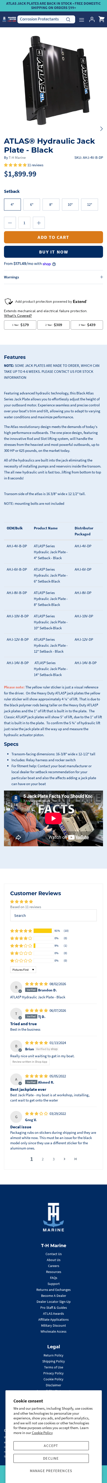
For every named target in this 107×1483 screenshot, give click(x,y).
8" (51, 204)
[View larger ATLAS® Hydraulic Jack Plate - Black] (53, 80)
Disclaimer (53, 1385)
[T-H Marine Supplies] (9, 19)
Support (54, 1283)
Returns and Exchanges (53, 1289)
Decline (51, 1458)
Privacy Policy (53, 1373)
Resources (53, 1272)
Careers (53, 1266)
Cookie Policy (42, 1432)
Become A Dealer (53, 1295)
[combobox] (46, 19)
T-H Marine (17, 157)
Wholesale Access (53, 1331)
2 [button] (43, 1159)
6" (31, 204)
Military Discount (53, 1325)
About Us (53, 1260)
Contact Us (54, 1254)
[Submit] (68, 19)
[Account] (90, 19)
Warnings (11, 277)
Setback (12, 191)
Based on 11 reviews (25, 906)
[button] (15, 165)
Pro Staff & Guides (53, 1307)
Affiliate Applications (53, 1319)
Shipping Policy (53, 1361)
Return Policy (53, 1355)
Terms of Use (53, 1367)
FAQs (53, 1277)
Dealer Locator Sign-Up (54, 1301)
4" (12, 204)
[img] (37, 983)
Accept (51, 1445)
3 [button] (53, 1159)
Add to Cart (53, 237)
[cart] (101, 19)
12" (89, 204)
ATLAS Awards (53, 1313)
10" (70, 204)
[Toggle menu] (81, 19)
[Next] (101, 128)
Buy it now (53, 252)
